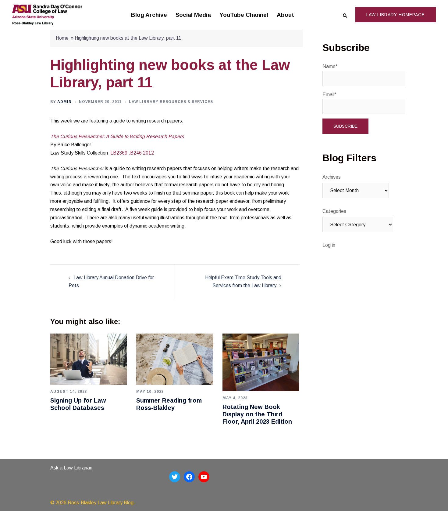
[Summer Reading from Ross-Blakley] (174, 359)
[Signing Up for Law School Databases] (88, 359)
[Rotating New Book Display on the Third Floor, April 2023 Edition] (260, 362)
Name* (330, 66)
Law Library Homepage (395, 14)
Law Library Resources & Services (171, 102)
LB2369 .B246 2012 (132, 152)
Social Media (193, 15)
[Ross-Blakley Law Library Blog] (47, 14)
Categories (334, 211)
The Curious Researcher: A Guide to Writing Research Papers (117, 136)
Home (62, 38)
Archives (331, 177)
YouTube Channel (243, 15)
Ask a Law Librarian (71, 467)
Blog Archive (149, 15)
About (285, 15)
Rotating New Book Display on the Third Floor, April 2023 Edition (257, 414)
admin (64, 102)
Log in (328, 245)
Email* (329, 94)
